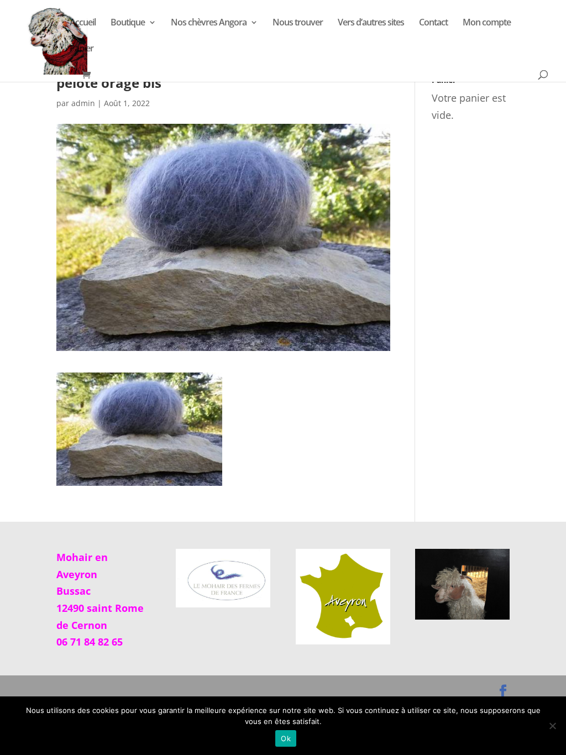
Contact (433, 23)
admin (83, 103)
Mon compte (487, 23)
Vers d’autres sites (371, 23)
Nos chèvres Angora (209, 23)
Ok (286, 738)
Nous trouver (297, 23)
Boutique (128, 23)
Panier (81, 49)
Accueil (83, 23)
